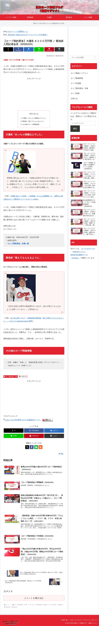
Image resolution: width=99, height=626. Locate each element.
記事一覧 (64, 620)
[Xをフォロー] (27, 447)
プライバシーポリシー (90, 620)
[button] (59, 49)
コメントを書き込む (34, 598)
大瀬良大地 (24, 376)
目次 (31, 114)
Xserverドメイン (79, 252)
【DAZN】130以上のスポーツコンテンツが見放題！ (27, 35)
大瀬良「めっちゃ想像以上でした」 (34, 118)
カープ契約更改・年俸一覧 (18, 243)
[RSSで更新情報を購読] (40, 447)
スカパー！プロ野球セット (17, 32)
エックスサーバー (88, 249)
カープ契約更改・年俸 (11, 376)
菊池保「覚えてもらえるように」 (33, 121)
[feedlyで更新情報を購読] (36, 447)
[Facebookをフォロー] (32, 447)
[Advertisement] (33, 93)
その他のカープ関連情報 (30, 124)
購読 (75, 129)
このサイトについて (75, 620)
